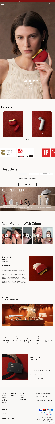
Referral (22, 393)
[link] (21, 153)
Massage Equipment (34, 173)
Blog (3, 404)
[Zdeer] (13, 124)
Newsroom (4, 402)
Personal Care (23, 173)
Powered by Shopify (49, 417)
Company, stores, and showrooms (4, 399)
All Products (13, 393)
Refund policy (40, 419)
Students (22, 397)
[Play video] (6, 235)
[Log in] (49, 4)
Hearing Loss (23, 399)
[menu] (53, 4)
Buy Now (31, 88)
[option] (27, 50)
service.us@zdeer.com (11, 418)
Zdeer (43, 417)
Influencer (22, 401)
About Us (4, 393)
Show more (27, 184)
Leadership (4, 395)
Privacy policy (47, 419)
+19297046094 (13, 416)
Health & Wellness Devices (46, 173)
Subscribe (49, 400)
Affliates (22, 395)
